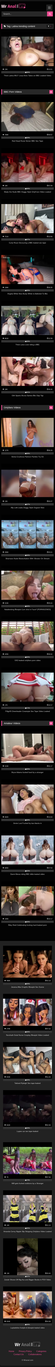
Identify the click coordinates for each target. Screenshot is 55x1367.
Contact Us (19, 1354)
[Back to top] (47, 1359)
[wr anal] (22, 6)
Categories (41, 1351)
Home (11, 1351)
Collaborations (35, 1354)
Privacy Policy (25, 1351)
